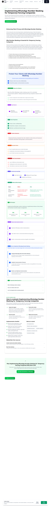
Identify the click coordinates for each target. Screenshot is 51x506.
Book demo (47, 2)
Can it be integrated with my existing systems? (16, 290)
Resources (36, 1)
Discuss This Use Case (11, 21)
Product (7, 1)
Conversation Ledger (21, 2)
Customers (16, 1)
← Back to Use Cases (10, 378)
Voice (40, 1)
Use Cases (9, 8)
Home (6, 8)
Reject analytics (37, 503)
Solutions (26, 1)
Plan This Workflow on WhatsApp (26, 371)
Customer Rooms (11, 2)
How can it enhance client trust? (13, 287)
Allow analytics (43, 503)
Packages (31, 1)
